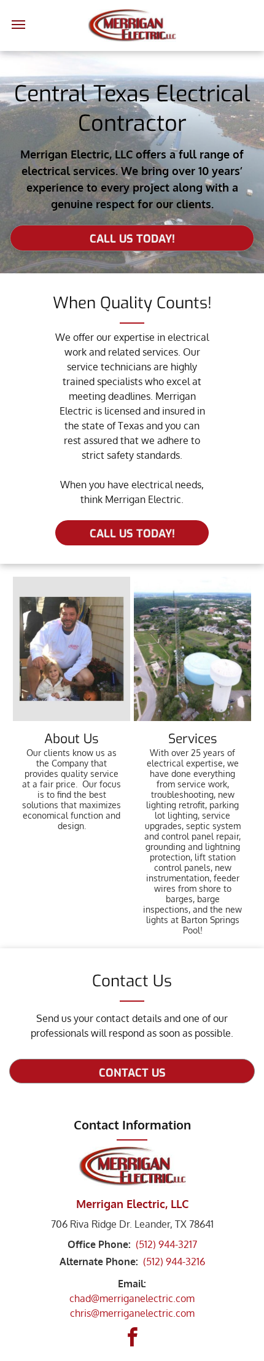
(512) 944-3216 (174, 1261)
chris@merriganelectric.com (132, 1313)
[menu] (18, 24)
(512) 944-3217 (166, 1244)
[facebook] (132, 1339)
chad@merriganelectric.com (132, 1298)
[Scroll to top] (248, 1345)
